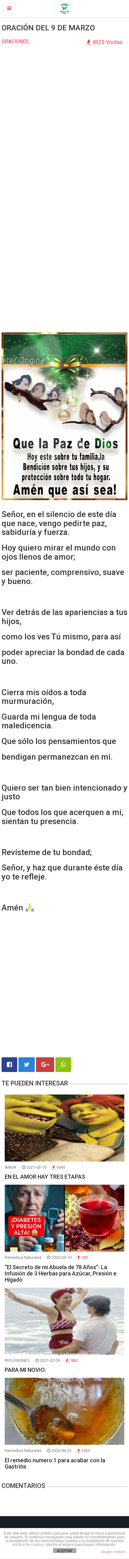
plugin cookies (113, 1552)
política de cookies (28, 1544)
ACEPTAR (64, 1551)
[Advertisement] (64, 118)
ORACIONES (15, 41)
